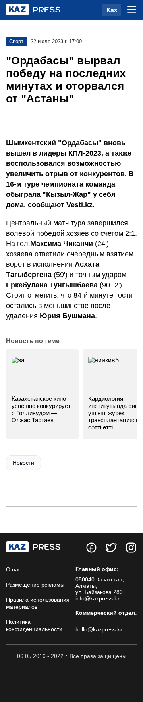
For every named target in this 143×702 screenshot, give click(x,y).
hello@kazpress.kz (99, 629)
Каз (111, 10)
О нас (13, 569)
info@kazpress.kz (97, 598)
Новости (23, 463)
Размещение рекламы (35, 584)
